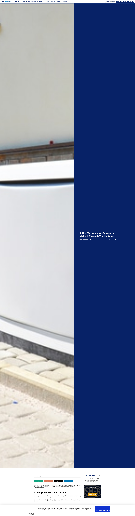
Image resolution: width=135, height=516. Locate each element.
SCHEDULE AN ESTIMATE (125, 1)
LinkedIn (68, 481)
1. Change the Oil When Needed (92, 478)
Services (34, 1)
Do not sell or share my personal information (103, 510)
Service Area (50, 1)
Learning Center (61, 1)
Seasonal (85, 239)
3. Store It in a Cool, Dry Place (92, 481)
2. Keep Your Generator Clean (92, 480)
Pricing (41, 1)
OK (102, 507)
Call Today (92, 494)
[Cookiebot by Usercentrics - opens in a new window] (30, 514)
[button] (99, 475)
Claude (48, 481)
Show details (40, 513)
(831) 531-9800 (111, 1)
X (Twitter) (58, 481)
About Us (26, 1)
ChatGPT (38, 481)
